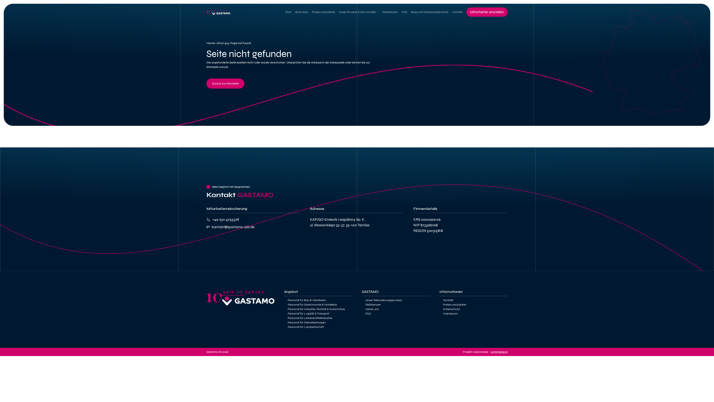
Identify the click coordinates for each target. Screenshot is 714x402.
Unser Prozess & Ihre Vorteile (357, 12)
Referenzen (390, 12)
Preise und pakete (323, 12)
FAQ (404, 12)
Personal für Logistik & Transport (308, 313)
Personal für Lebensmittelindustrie (310, 318)
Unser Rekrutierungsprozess (383, 300)
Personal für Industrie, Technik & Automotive (316, 309)
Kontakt (457, 12)
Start (288, 12)
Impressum (450, 313)
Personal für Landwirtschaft (306, 327)
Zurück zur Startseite (225, 83)
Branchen (301, 12)
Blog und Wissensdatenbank (429, 12)
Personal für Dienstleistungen (307, 322)
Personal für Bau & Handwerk (307, 300)
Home (210, 43)
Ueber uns (372, 309)
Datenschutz (451, 309)
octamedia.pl (499, 352)
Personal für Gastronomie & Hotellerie (312, 304)
